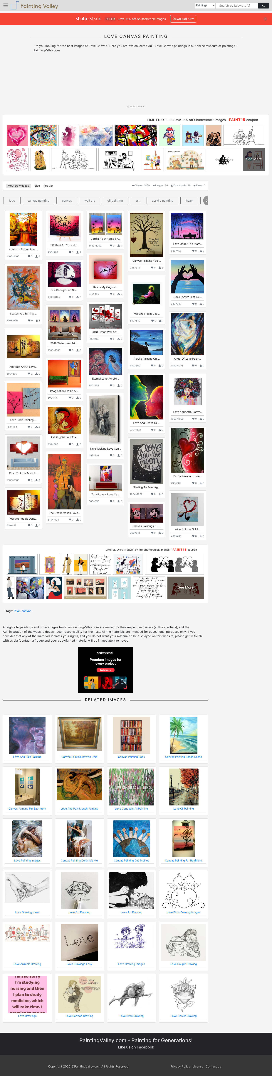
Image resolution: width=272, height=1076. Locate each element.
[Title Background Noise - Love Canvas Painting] (64, 274)
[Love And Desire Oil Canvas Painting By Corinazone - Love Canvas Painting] (146, 397)
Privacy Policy (180, 1066)
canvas (67, 200)
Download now (183, 19)
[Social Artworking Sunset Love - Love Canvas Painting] (187, 276)
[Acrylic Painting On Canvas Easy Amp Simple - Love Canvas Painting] (146, 342)
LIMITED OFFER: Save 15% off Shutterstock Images (186, 120)
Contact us (213, 1066)
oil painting (115, 200)
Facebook (145, 1047)
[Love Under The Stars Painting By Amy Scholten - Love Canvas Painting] (187, 226)
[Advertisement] (136, 80)
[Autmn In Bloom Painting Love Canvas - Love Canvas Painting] (23, 229)
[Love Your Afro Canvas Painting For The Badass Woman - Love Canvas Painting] (187, 391)
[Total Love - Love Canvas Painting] (105, 478)
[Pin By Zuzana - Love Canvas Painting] (187, 450)
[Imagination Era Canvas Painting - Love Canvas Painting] (64, 373)
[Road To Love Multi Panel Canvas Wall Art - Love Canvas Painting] (23, 453)
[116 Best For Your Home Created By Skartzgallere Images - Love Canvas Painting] (64, 227)
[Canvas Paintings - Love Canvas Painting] (146, 513)
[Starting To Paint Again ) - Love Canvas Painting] (146, 461)
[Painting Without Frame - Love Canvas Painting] (64, 420)
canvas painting (38, 200)
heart (189, 200)
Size (37, 185)
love (12, 200)
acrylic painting (162, 200)
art (137, 200)
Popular (48, 185)
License (198, 1066)
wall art (89, 200)
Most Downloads (18, 185)
